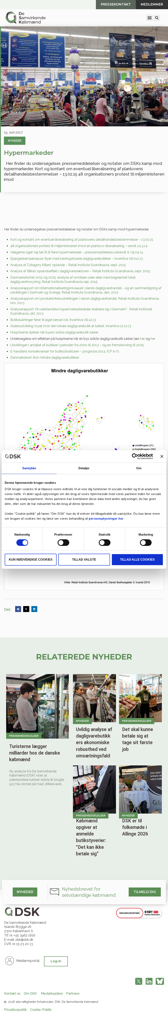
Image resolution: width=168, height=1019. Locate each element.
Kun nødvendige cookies (30, 559)
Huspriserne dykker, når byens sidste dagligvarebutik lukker (54, 332)
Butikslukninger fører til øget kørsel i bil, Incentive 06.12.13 (53, 320)
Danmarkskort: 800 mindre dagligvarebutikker (44, 357)
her (142, 339)
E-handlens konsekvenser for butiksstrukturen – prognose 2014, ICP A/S (64, 351)
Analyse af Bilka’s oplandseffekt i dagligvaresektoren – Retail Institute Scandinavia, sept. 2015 (80, 271)
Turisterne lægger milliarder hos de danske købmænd (34, 753)
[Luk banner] (161, 456)
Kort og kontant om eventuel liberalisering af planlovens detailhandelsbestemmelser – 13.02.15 (81, 239)
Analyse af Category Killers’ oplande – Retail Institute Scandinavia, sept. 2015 (68, 265)
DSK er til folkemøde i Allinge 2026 (135, 827)
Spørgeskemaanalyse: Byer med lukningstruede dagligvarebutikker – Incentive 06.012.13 (76, 259)
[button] (149, 17)
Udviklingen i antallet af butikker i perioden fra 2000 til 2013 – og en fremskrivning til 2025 (77, 345)
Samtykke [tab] (29, 468)
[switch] (63, 542)
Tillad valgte (84, 559)
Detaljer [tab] (84, 468)
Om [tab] (138, 468)
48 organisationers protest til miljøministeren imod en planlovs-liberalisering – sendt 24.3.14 (79, 246)
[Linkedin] (149, 981)
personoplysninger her (106, 518)
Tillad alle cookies (137, 559)
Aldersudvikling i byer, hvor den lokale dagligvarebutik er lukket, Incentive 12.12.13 (70, 326)
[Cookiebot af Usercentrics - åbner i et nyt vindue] (135, 456)
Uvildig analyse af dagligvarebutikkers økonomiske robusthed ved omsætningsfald (94, 743)
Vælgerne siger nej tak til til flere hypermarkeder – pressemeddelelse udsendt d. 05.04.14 (76, 252)
